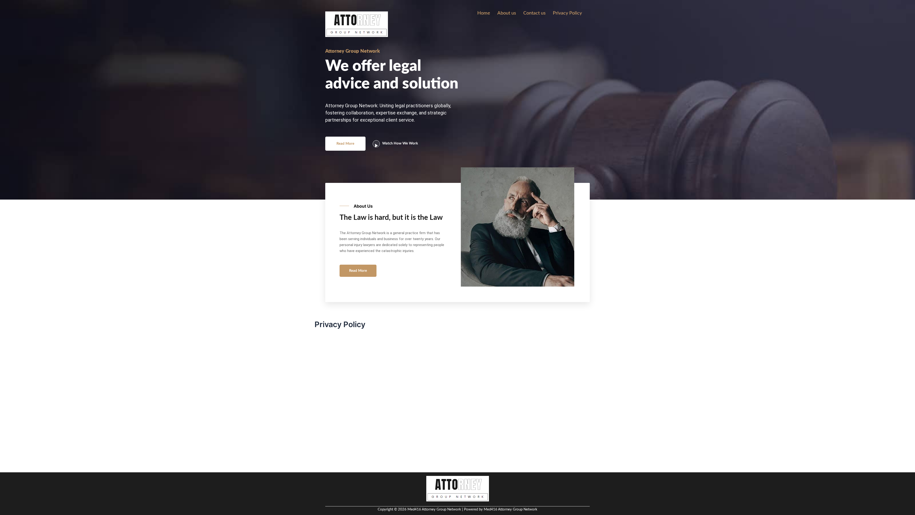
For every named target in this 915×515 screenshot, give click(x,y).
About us (506, 13)
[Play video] (376, 143)
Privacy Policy (567, 13)
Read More (345, 143)
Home (483, 13)
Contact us (534, 13)
